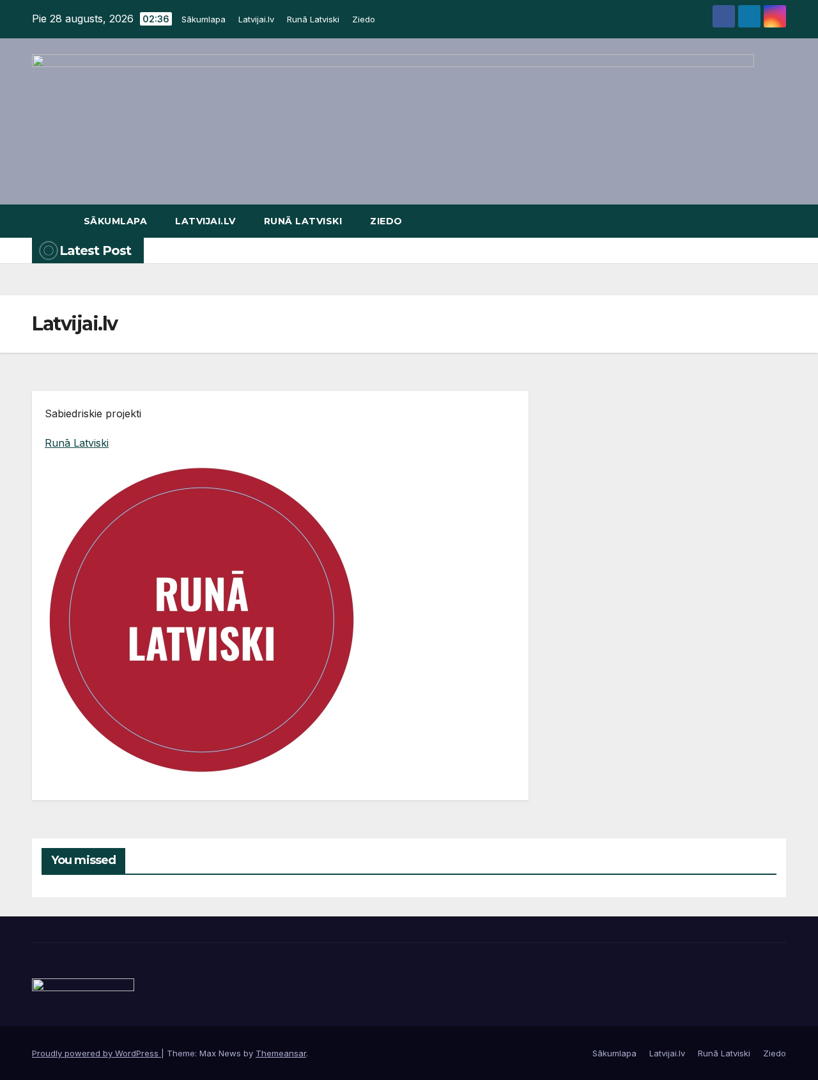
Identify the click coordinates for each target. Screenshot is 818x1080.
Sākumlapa (203, 19)
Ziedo (363, 19)
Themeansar (281, 1053)
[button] (777, 221)
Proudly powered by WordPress (96, 1053)
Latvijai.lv (256, 19)
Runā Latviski (313, 19)
